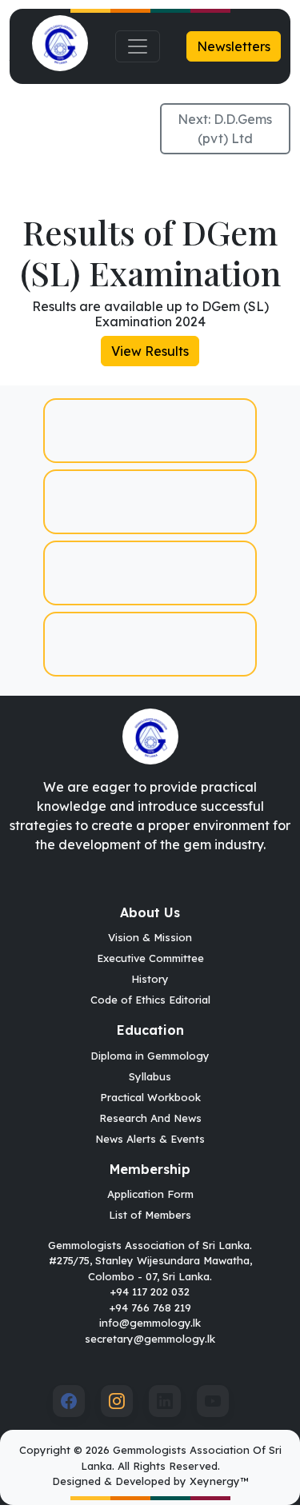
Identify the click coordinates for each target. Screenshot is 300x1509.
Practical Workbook (150, 1097)
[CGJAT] (150, 501)
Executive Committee (150, 958)
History (150, 978)
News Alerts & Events (150, 1138)
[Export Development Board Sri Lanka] (150, 644)
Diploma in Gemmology (150, 1055)
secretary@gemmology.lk (150, 1338)
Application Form (150, 1194)
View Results (150, 351)
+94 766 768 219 (150, 1307)
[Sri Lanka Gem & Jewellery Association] (150, 573)
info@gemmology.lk (150, 1322)
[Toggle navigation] (137, 46)
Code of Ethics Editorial (150, 999)
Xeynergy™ (219, 1481)
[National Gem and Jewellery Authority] (150, 430)
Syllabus (150, 1076)
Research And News (150, 1118)
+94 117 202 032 (150, 1291)
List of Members (150, 1214)
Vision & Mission (150, 937)
